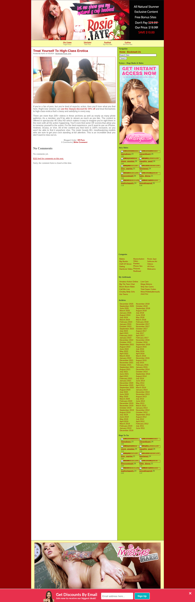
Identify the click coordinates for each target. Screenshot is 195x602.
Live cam (145, 282)
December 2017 (143, 324)
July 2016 (140, 349)
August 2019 (125, 412)
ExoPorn (128, 42)
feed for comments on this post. (48, 158)
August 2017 (141, 331)
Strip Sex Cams (147, 287)
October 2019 (125, 408)
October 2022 (125, 342)
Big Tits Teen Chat (127, 284)
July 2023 (124, 331)
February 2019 (126, 426)
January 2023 (125, 338)
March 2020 (125, 399)
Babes (122, 259)
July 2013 (140, 399)
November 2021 (126, 363)
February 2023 (126, 335)
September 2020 (127, 387)
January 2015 (142, 367)
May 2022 (124, 351)
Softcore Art (152, 261)
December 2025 (126, 304)
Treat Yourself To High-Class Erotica (60, 51)
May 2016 (140, 351)
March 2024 (125, 320)
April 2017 (140, 335)
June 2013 (140, 401)
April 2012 (140, 421)
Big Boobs (123, 261)
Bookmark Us (134, 52)
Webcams (151, 269)
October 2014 (142, 372)
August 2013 (141, 396)
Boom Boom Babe (127, 287)
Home (122, 52)
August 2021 (125, 369)
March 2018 (141, 320)
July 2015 (140, 363)
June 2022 (124, 349)
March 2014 (141, 387)
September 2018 (143, 308)
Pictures (136, 268)
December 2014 (143, 369)
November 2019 (126, 405)
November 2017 (143, 326)
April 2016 (140, 353)
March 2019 (125, 424)
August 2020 (125, 390)
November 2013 (143, 394)
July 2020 (124, 392)
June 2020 (124, 394)
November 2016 (143, 340)
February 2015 (142, 365)
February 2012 (142, 424)
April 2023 (124, 333)
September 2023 (127, 329)
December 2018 (126, 430)
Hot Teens (123, 294)
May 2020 (124, 396)
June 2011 (140, 428)
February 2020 (126, 401)
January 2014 (142, 390)
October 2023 (125, 326)
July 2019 (124, 415)
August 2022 (125, 347)
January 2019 (125, 428)
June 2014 (140, 381)
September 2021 (127, 367)
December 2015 (143, 358)
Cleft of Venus (125, 264)
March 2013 (141, 405)
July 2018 (140, 313)
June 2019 (124, 417)
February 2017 (142, 338)
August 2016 (141, 347)
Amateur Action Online (128, 282)
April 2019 (124, 421)
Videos (150, 264)
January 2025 (125, 313)
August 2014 (141, 376)
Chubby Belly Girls (127, 292)
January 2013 (142, 408)
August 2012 (141, 417)
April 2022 (124, 353)
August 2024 (125, 315)
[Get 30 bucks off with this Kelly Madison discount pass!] (97, 39)
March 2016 (141, 356)
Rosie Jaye (152, 259)
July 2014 (140, 378)
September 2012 (143, 415)
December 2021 (126, 360)
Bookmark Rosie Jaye (63, 54)
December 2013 (143, 392)
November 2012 (143, 410)
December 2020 (126, 383)
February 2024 (126, 322)
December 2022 (126, 340)
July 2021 (124, 372)
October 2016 (142, 342)
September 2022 (127, 344)
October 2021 (125, 365)
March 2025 (125, 311)
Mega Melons (146, 284)
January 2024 (125, 324)
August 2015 (141, 360)
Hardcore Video (126, 269)
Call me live (124, 289)
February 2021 (126, 378)
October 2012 (142, 412)
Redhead (137, 271)
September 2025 (127, 306)
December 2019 (126, 403)
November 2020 (126, 385)
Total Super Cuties (148, 289)
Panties (136, 263)
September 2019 (127, 410)
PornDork (107, 42)
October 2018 (142, 306)
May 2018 (140, 317)
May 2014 (140, 383)
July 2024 (124, 317)
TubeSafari (87, 42)
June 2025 (124, 308)
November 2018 (143, 304)
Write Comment (80, 142)
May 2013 (140, 403)
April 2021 (124, 376)
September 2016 (143, 344)
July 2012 (140, 419)
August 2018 (141, 311)
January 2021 (125, 381)
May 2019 (124, 419)
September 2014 (143, 374)
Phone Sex (137, 266)
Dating (122, 266)
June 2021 (124, 374)
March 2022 (125, 356)
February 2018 (142, 322)
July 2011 (140, 426)
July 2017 (140, 333)
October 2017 (142, 329)
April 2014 (140, 385)
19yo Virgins (67, 42)
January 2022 (125, 358)
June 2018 (140, 315)
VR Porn (81, 140)
